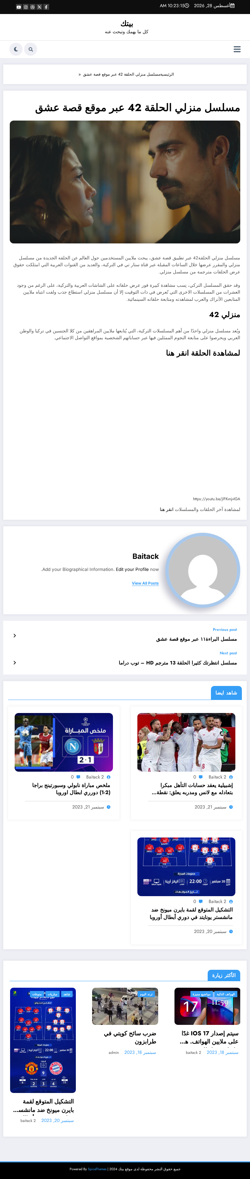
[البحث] (30, 49)
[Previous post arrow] (14, 636)
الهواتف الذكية (144, 994)
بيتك (126, 23)
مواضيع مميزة (120, 994)
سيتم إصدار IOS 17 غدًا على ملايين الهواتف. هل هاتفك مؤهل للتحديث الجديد (128, 1038)
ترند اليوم (64, 994)
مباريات (218, 994)
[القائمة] (237, 49)
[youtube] (19, 7)
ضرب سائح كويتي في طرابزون (48, 1037)
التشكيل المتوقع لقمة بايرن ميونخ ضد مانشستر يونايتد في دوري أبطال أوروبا (191, 913)
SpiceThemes (97, 1102)
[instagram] (26, 7)
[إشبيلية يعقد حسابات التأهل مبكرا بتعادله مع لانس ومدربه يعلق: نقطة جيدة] (186, 742)
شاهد (232, 994)
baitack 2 (217, 777)
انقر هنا (167, 509)
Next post (228, 653)
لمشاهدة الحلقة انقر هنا (203, 353)
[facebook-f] (46, 7)
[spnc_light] (15, 49)
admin (32, 1052)
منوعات (202, 994)
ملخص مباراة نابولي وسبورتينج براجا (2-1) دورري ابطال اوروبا (71, 789)
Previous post (225, 629)
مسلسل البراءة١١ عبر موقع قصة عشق (196, 639)
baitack (145, 556)
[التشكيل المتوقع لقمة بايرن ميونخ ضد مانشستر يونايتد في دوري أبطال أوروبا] (186, 866)
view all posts (145, 583)
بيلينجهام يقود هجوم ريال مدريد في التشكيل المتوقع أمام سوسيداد (209, 1040)
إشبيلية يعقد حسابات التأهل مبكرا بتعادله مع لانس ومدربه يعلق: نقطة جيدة (195, 789)
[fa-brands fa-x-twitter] (39, 7)
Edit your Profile (132, 569)
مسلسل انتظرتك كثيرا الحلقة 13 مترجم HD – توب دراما (178, 663)
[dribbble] (32, 7)
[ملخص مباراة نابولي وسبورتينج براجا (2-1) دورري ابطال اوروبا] (64, 742)
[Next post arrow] (14, 663)
